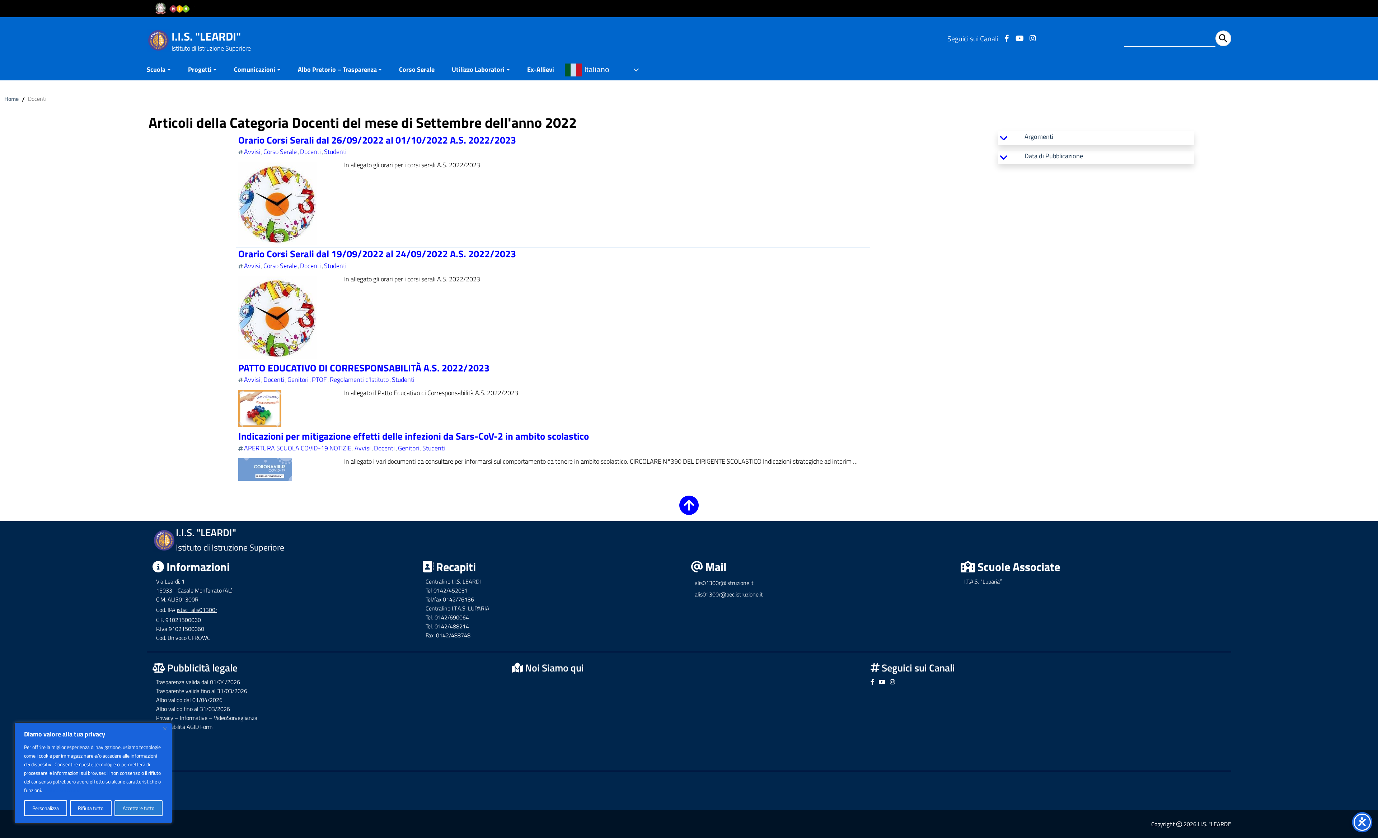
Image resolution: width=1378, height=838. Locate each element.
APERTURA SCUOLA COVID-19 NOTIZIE (297, 448)
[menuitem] (163, 70)
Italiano (595, 69)
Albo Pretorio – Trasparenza (337, 69)
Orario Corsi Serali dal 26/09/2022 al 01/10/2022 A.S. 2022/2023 (377, 139)
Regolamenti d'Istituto (359, 379)
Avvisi (252, 151)
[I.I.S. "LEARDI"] (158, 40)
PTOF (319, 379)
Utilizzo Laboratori (478, 69)
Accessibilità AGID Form (184, 726)
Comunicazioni (254, 69)
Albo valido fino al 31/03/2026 (193, 708)
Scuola (156, 69)
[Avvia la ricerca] (1223, 38)
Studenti (335, 151)
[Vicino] (164, 728)
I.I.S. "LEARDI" (206, 36)
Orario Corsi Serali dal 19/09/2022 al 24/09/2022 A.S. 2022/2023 (377, 253)
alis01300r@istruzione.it (724, 583)
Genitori (298, 379)
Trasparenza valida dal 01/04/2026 (198, 682)
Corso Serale (417, 69)
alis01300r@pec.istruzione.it (729, 594)
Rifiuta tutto (90, 808)
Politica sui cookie (61, 790)
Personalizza (45, 808)
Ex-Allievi (540, 69)
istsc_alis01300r (197, 609)
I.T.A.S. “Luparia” (983, 581)
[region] (93, 773)
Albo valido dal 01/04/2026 (189, 700)
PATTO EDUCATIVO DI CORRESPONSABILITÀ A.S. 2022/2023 (363, 367)
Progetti (200, 69)
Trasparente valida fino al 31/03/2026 (201, 691)
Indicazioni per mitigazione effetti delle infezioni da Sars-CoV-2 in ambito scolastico (413, 436)
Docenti (310, 151)
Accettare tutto (138, 808)
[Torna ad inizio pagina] (689, 510)
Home (11, 98)
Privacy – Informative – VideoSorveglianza (206, 717)
